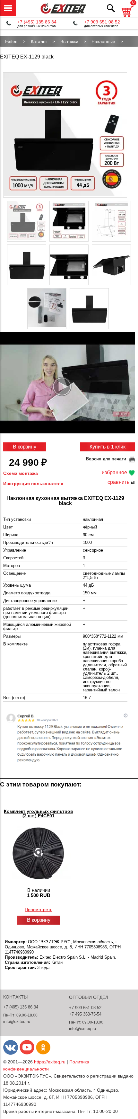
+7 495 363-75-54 (85, 1014)
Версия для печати (106, 458)
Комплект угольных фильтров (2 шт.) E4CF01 (38, 813)
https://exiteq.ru (49, 1061)
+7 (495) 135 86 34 (36, 21)
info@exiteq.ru (16, 1021)
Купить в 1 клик (107, 446)
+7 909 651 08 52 (102, 21)
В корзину (24, 446)
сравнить (119, 482)
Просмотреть (38, 909)
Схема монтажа (20, 473)
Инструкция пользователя (33, 483)
